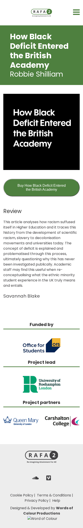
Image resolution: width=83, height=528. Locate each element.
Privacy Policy (36, 500)
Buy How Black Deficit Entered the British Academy (41, 187)
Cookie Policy (21, 495)
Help (56, 500)
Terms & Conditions (54, 495)
